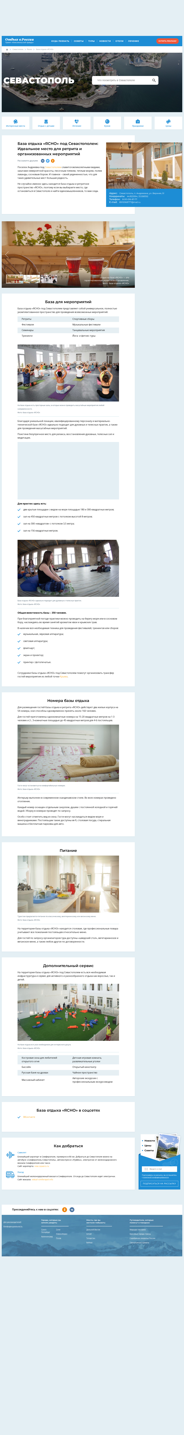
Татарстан (90, 1238)
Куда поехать (60, 41)
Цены (168, 126)
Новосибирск (61, 1234)
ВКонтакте (29, 1117)
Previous (8, 254)
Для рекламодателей (12, 1222)
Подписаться (159, 1184)
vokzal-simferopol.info (42, 1180)
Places (29, 49)
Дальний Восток (93, 1230)
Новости (105, 41)
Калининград (47, 1236)
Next (128, 254)
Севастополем (53, 167)
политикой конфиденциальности (156, 1177)
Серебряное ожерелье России (142, 1238)
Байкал (89, 1242)
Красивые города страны (140, 1234)
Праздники (138, 126)
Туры (91, 41)
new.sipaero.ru (41, 1166)
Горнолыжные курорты (139, 1242)
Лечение (133, 41)
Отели (119, 41)
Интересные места (15, 126)
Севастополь (18, 49)
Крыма (64, 676)
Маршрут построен (138, 1230)
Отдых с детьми (46, 126)
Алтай (89, 1234)
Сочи (58, 1230)
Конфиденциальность (12, 1226)
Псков (58, 1238)
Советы (79, 41)
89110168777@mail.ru (129, 202)
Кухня (107, 126)
